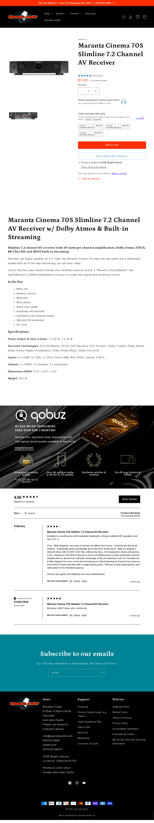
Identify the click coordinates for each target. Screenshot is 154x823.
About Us (83, 732)
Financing (83, 706)
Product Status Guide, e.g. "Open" (92, 714)
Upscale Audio (81, 809)
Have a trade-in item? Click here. (112, 156)
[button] (48, 13)
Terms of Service (122, 717)
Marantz (83, 39)
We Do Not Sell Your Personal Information (129, 741)
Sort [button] (16, 513)
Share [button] (84, 581)
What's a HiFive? (119, 174)
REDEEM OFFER (24, 449)
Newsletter (84, 738)
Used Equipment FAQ (89, 721)
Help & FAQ (84, 727)
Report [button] (77, 581)
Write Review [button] (129, 499)
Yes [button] (71, 581)
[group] (30, 497)
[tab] (130, 513)
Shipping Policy (120, 706)
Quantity (82, 85)
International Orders (123, 734)
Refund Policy (120, 712)
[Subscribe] (101, 672)
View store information (93, 167)
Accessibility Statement (125, 728)
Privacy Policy (120, 723)
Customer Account (88, 743)
